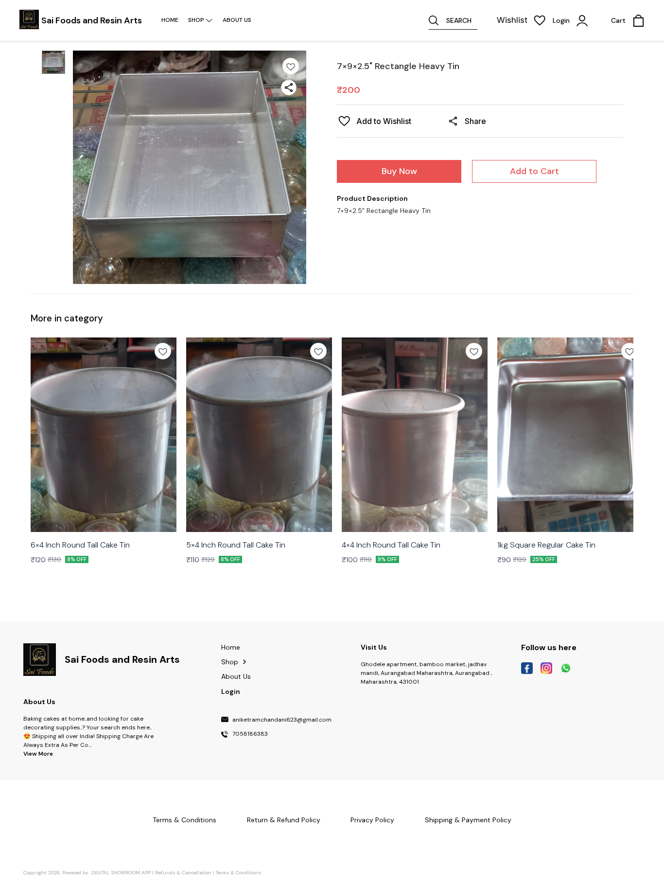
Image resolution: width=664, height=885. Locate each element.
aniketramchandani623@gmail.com (282, 720)
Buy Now (399, 171)
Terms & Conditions (239, 872)
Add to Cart (534, 171)
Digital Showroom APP (121, 872)
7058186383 (250, 734)
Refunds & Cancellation (183, 872)
